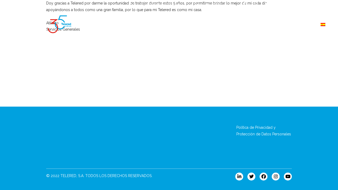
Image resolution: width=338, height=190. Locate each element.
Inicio (88, 24)
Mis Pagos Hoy (191, 24)
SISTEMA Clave (123, 24)
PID (224, 24)
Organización (254, 24)
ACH (158, 24)
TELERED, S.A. (72, 176)
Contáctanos (294, 24)
